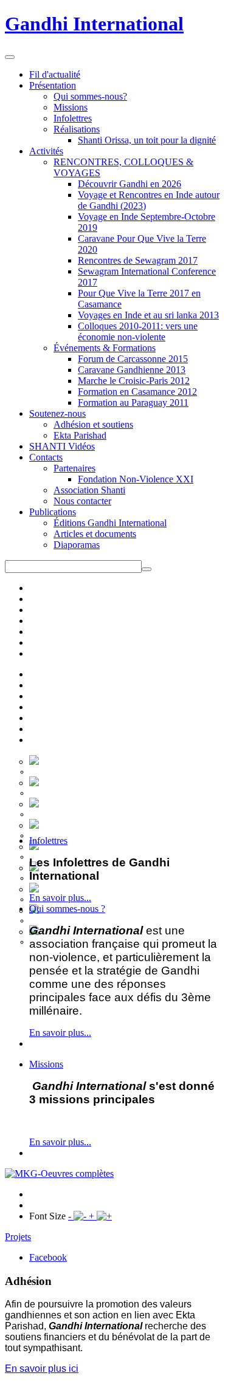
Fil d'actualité (54, 74)
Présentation (52, 85)
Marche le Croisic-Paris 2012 (134, 380)
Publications (52, 512)
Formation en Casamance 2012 (137, 391)
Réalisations (77, 129)
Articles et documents (95, 534)
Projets (18, 1237)
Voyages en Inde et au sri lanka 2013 (148, 315)
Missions (71, 107)
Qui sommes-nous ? (67, 908)
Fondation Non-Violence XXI (135, 479)
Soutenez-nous (57, 413)
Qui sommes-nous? (90, 96)
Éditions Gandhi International (110, 523)
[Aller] (146, 569)
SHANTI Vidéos (62, 446)
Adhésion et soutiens (93, 424)
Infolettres (73, 118)
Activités (46, 151)
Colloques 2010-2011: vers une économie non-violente (138, 331)
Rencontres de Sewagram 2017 (138, 260)
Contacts (46, 457)
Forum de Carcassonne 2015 (133, 359)
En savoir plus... (60, 897)
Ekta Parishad (80, 435)
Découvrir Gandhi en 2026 (129, 184)
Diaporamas (77, 545)
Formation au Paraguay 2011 (133, 402)
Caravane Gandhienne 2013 (131, 370)
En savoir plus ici (41, 1368)
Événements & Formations (105, 348)
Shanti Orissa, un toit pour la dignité (147, 140)
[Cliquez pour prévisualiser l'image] (59, 1173)
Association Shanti (89, 490)
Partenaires (74, 468)
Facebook (48, 1257)
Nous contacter (82, 501)
